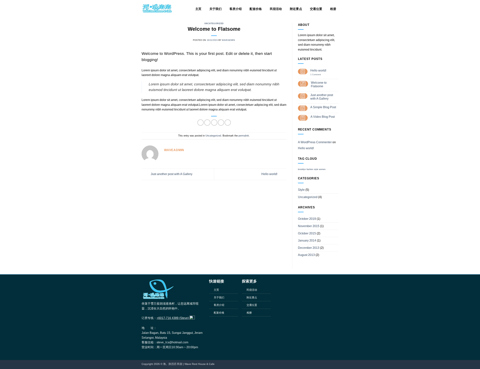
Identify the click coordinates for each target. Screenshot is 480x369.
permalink (243, 135)
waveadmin (228, 40)
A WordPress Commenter (315, 142)
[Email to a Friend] (214, 122)
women (322, 169)
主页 (198, 8)
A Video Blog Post (322, 116)
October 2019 (307, 218)
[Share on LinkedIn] (228, 122)
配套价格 (256, 8)
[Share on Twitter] (207, 122)
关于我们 (215, 8)
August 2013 (306, 254)
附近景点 (296, 8)
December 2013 (308, 247)
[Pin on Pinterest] (221, 122)
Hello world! (269, 174)
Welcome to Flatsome (319, 84)
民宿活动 (276, 8)
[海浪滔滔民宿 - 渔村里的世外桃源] (157, 8)
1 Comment (318, 74)
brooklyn (302, 169)
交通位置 (316, 8)
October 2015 (307, 233)
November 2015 (308, 226)
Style (301, 189)
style (316, 169)
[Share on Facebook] (200, 122)
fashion (310, 169)
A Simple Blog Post (323, 107)
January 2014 (307, 240)
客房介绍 (236, 8)
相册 (333, 8)
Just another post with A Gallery (171, 174)
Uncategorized (214, 23)
